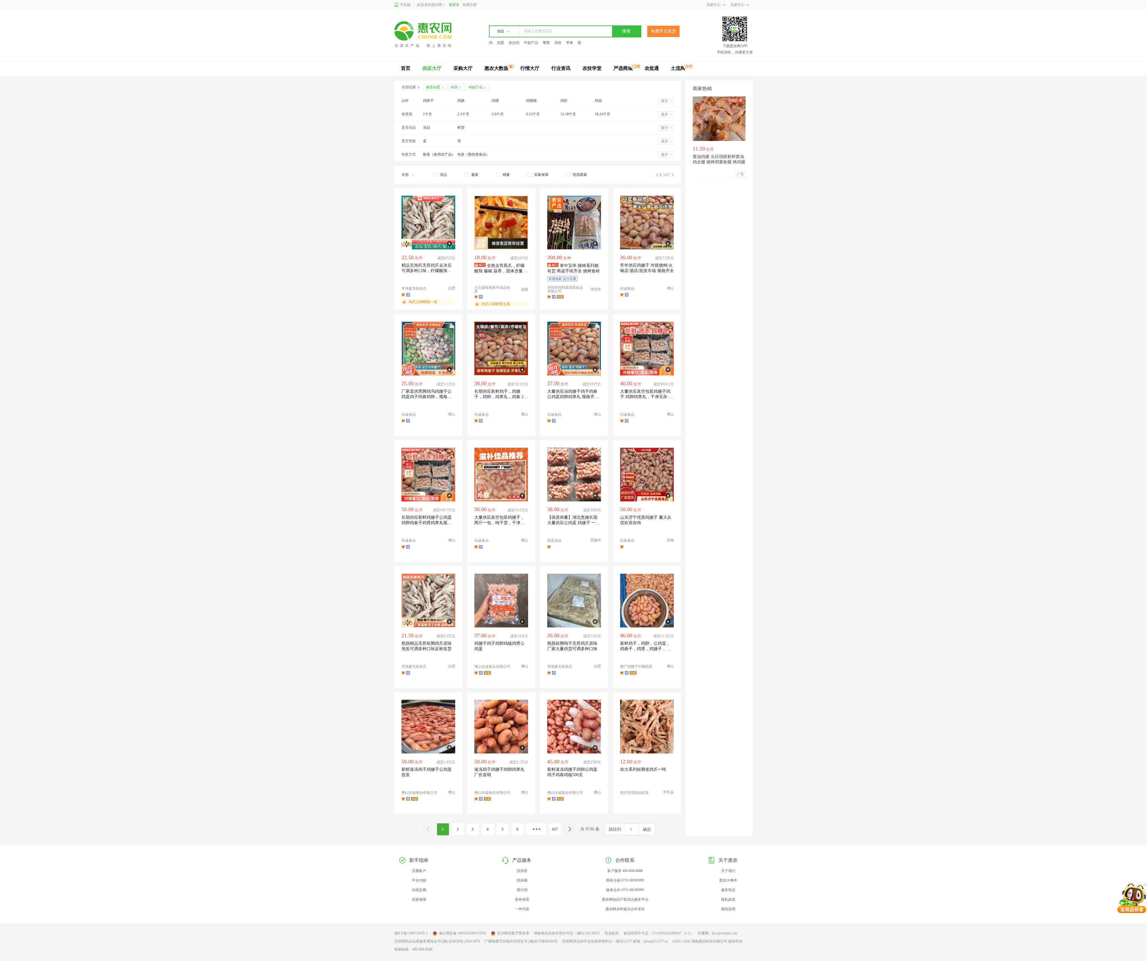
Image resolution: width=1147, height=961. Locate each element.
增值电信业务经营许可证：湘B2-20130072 (567, 933)
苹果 (569, 43)
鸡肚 (564, 101)
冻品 (426, 127)
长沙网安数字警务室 (513, 933)
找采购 (522, 880)
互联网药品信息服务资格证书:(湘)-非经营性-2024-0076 (437, 941)
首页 (405, 68)
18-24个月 (602, 114)
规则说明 (728, 909)
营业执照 (612, 933)
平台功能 (419, 880)
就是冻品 (554, 540)
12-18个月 (568, 114)
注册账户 (419, 871)
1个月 (427, 114)
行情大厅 (529, 68)
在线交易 (419, 890)
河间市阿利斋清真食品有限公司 (565, 289)
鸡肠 (460, 101)
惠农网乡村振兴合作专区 (625, 909)
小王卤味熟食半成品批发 (492, 289)
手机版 (405, 5)
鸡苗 (558, 43)
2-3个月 (463, 114)
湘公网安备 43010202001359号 (462, 933)
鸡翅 (495, 101)
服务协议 (728, 890)
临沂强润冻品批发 (634, 792)
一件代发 (522, 909)
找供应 (522, 871)
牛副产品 (531, 43)
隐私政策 (728, 899)
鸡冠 (598, 101)
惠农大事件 (728, 880)
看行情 (522, 890)
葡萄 (546, 43)
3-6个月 (498, 114)
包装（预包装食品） (473, 154)
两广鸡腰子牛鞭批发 (636, 666)
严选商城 (623, 68)
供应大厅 (431, 68)
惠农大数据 (496, 68)
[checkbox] (440, 175)
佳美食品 (627, 540)
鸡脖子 (428, 101)
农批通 (652, 68)
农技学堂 (592, 68)
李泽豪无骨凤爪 (414, 288)
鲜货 (460, 127)
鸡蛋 (500, 43)
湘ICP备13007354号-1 (411, 933)
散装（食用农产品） (439, 154)
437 (555, 829)
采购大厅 (463, 68)
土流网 (678, 68)
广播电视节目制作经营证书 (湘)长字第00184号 (521, 941)
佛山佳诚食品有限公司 (492, 666)
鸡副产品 (475, 87)
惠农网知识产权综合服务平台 (625, 899)
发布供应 (522, 899)
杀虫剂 (514, 43)
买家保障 (419, 899)
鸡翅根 (531, 101)
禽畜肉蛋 (433, 87)
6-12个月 (533, 114)
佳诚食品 (627, 288)
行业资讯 (561, 68)
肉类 (454, 87)
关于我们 (728, 871)
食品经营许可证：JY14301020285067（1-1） (658, 933)
